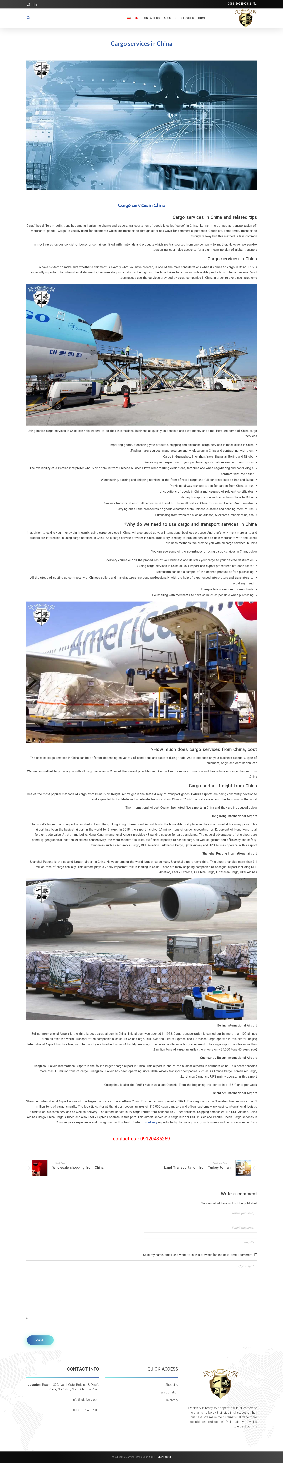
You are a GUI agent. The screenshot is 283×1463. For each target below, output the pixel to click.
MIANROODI (164, 1457)
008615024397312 (86, 1410)
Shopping (171, 1385)
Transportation (168, 1393)
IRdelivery (150, 1122)
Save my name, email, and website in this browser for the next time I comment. (197, 1255)
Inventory (171, 1400)
